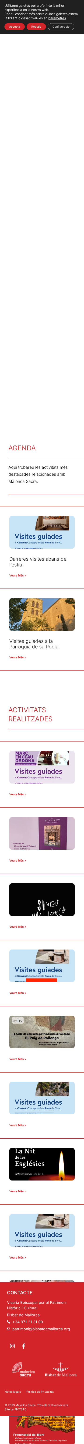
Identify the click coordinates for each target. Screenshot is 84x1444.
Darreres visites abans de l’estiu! (37, 562)
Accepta (14, 26)
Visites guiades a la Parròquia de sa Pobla (33, 644)
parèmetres (57, 18)
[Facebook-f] (23, 1346)
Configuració (61, 26)
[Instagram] (12, 1346)
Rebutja (36, 26)
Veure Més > (17, 575)
